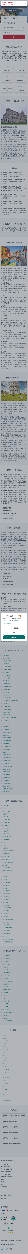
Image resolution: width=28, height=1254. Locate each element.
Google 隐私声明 (7, 623)
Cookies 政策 (16, 620)
